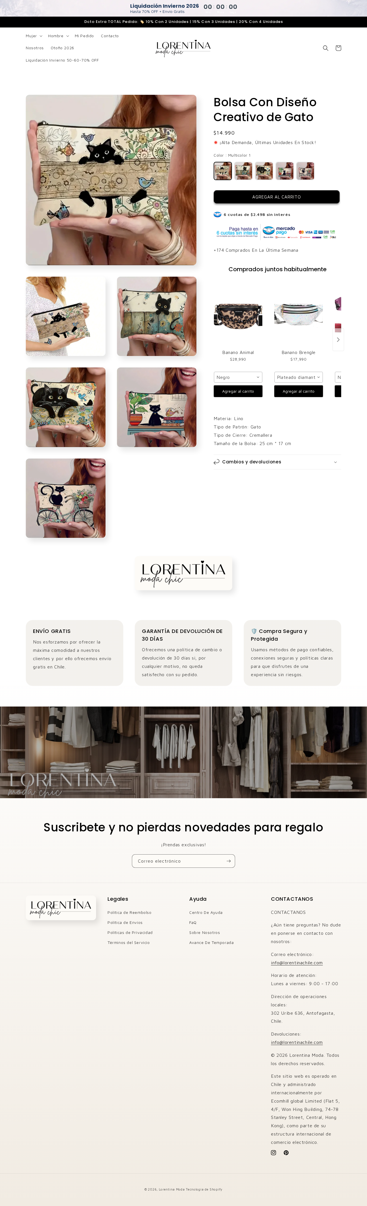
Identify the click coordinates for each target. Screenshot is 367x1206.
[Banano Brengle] (298, 314)
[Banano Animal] (238, 314)
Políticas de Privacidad (130, 932)
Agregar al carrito (238, 391)
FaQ (193, 922)
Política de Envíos (125, 922)
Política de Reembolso (130, 912)
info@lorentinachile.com (297, 962)
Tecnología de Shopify (204, 1189)
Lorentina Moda (172, 1189)
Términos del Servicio (129, 942)
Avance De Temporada (211, 942)
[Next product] (338, 339)
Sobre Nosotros (204, 932)
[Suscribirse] (228, 861)
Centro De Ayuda (206, 912)
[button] (33, 36)
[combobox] (238, 377)
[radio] (223, 171)
